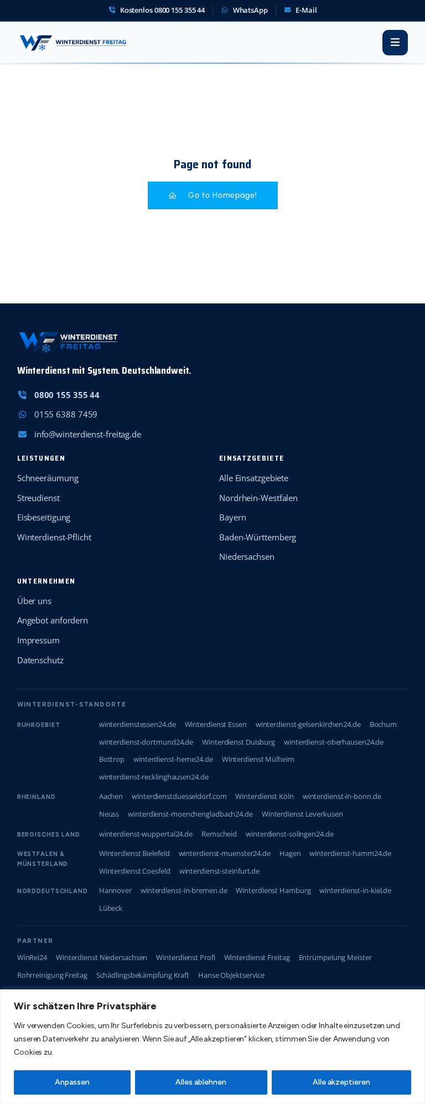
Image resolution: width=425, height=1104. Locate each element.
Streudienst (38, 497)
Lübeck (110, 908)
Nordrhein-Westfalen (258, 497)
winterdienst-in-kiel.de (355, 890)
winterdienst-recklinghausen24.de (154, 777)
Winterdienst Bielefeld (134, 853)
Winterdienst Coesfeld (134, 871)
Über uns (34, 600)
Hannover (115, 890)
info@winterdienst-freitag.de (87, 434)
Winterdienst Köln (264, 796)
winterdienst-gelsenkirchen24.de (308, 724)
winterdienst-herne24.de (173, 759)
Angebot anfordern (52, 620)
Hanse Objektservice (231, 975)
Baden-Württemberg (257, 537)
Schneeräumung (48, 477)
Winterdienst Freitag (257, 957)
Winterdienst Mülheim (258, 759)
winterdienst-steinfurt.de (219, 871)
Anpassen (72, 1082)
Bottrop (112, 759)
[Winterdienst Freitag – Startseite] (72, 42)
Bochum (383, 724)
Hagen (290, 853)
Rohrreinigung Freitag (52, 975)
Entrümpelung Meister (335, 957)
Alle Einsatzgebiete (253, 477)
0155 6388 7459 (66, 414)
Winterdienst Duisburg (238, 742)
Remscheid (219, 834)
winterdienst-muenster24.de (225, 853)
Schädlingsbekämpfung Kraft (142, 975)
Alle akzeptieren (341, 1082)
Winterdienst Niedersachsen (101, 957)
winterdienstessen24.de (137, 724)
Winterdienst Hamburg (273, 890)
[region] (212, 1046)
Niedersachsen (246, 556)
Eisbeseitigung (44, 517)
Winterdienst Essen (216, 724)
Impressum (38, 640)
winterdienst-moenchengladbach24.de (190, 814)
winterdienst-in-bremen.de (184, 890)
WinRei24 (32, 957)
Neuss (109, 814)
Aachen (111, 796)
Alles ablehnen (200, 1082)
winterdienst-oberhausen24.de (333, 742)
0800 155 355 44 (67, 394)
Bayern (232, 517)
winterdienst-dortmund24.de (146, 742)
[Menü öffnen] (395, 42)
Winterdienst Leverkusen (302, 814)
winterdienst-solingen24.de (289, 834)
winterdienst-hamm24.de (350, 853)
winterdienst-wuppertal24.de (146, 834)
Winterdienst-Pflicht (54, 537)
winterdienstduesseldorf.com (179, 796)
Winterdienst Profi (185, 957)
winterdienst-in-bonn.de (342, 796)
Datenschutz (40, 660)
